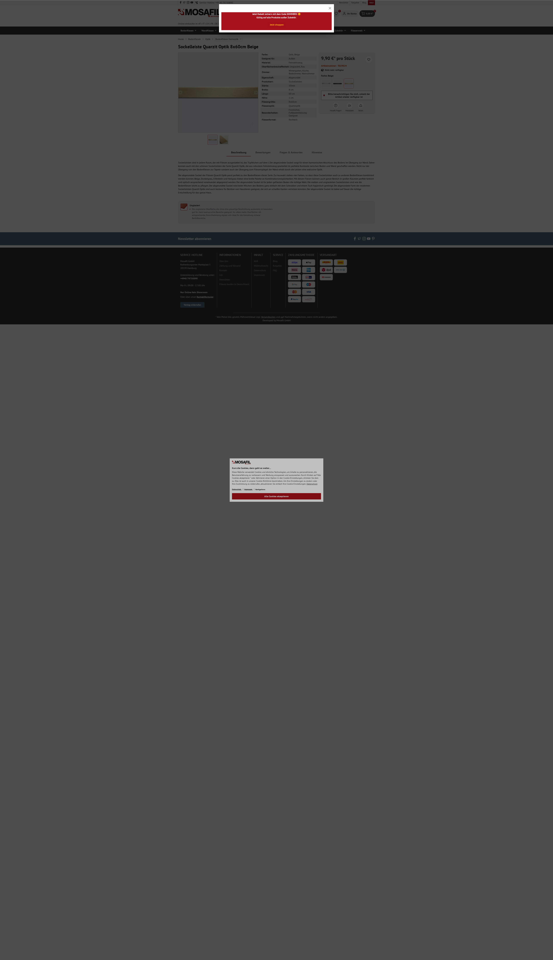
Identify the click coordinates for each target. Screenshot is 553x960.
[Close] (330, 8)
